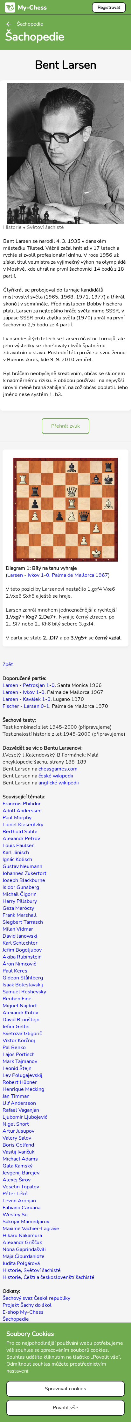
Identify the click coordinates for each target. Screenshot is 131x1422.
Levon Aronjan (19, 1200)
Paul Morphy (17, 817)
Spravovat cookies (65, 1388)
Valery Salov (17, 1138)
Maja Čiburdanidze (24, 1256)
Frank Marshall (20, 915)
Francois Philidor (22, 803)
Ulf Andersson (19, 1103)
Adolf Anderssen (22, 810)
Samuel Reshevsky (24, 991)
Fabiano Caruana (21, 1207)
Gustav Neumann (22, 866)
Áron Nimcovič (19, 963)
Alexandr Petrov (21, 838)
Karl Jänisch (16, 852)
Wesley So (15, 1214)
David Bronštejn (21, 1019)
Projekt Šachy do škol (27, 1305)
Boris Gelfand (18, 1145)
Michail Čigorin (20, 894)
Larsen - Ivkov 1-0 (24, 692)
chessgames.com (58, 768)
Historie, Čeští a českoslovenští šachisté (48, 1277)
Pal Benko (14, 1047)
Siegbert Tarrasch (23, 922)
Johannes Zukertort (24, 873)
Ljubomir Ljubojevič (25, 1117)
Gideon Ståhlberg (23, 977)
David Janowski (20, 936)
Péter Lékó (15, 1193)
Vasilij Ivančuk (18, 1151)
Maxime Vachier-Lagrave (31, 1228)
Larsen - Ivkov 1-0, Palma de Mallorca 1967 (57, 575)
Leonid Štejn (17, 1068)
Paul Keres (15, 970)
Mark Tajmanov (20, 1061)
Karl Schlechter (20, 943)
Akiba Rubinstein (22, 956)
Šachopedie (16, 1319)
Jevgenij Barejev (21, 1172)
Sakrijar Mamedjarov (26, 1221)
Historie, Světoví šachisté (32, 1270)
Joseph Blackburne (24, 880)
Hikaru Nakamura (22, 1235)
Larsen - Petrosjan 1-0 (29, 685)
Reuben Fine (17, 998)
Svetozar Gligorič (22, 1033)
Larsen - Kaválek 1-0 (27, 699)
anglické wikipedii (58, 782)
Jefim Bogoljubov (22, 950)
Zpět (8, 664)
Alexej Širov (17, 1179)
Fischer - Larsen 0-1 (26, 706)
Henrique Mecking (23, 1089)
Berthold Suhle (20, 831)
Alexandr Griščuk (22, 1242)
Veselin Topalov (21, 1186)
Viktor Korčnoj (19, 1040)
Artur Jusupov (18, 1131)
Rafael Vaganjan (21, 1110)
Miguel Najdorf (20, 1005)
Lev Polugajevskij (22, 1075)
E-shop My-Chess (23, 1312)
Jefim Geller (16, 1026)
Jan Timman (16, 1096)
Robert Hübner (20, 1082)
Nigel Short (16, 1124)
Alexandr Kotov (20, 1012)
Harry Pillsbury (20, 901)
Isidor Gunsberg (21, 887)
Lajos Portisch (19, 1054)
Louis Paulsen (19, 845)
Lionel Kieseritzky (23, 824)
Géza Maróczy (18, 908)
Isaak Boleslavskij (23, 984)
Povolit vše (65, 1407)
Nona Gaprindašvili (24, 1249)
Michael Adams (20, 1158)
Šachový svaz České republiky (36, 1298)
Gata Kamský (17, 1165)
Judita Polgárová (21, 1263)
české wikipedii (55, 775)
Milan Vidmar (18, 929)
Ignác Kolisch (17, 859)
